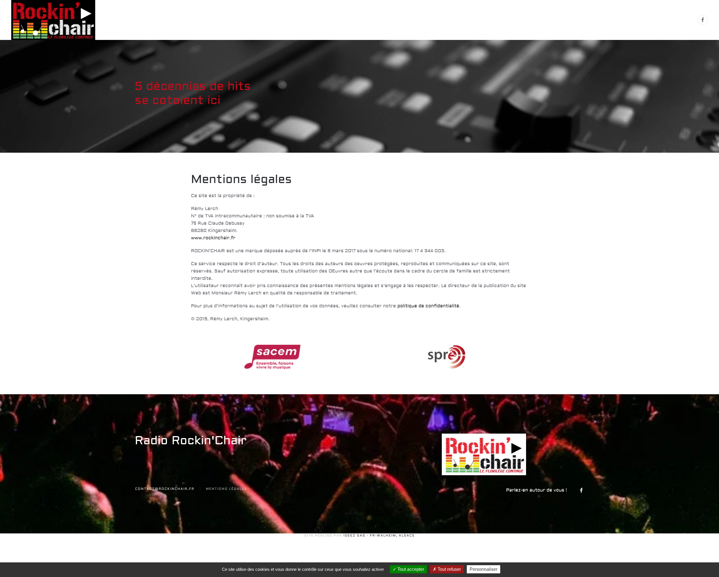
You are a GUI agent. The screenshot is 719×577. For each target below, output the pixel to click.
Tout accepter (410, 569)
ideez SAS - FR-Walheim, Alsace (379, 535)
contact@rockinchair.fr (164, 489)
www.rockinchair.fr (213, 238)
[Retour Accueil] (54, 20)
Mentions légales (226, 489)
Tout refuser (448, 569)
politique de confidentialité (427, 306)
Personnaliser (483, 569)
